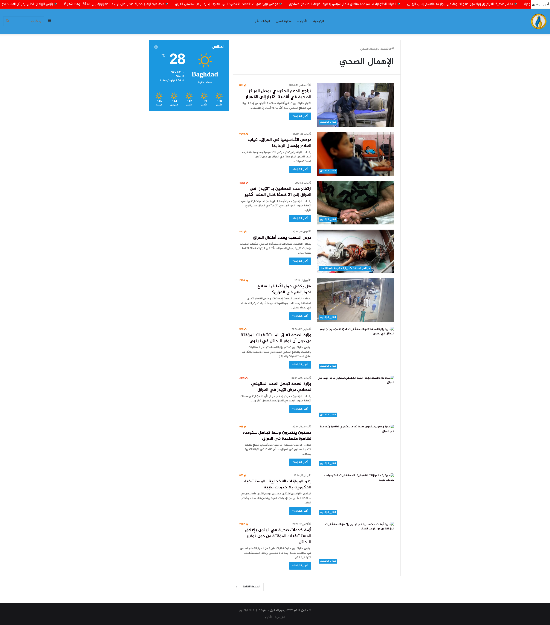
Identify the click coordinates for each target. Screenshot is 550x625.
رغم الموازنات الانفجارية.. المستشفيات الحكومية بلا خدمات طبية (276, 484)
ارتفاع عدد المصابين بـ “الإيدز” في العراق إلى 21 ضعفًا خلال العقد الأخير (278, 192)
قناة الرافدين (246, 610)
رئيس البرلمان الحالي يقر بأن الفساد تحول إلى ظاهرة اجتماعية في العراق (51, 4)
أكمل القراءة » (300, 116)
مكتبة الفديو (284, 21)
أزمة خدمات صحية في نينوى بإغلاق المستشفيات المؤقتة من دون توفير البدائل (278, 536)
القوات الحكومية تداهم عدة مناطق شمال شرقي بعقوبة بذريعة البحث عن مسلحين (388, 4)
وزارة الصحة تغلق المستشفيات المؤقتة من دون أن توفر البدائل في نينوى (275, 338)
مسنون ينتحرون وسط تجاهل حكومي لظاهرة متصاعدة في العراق (277, 435)
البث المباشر (262, 21)
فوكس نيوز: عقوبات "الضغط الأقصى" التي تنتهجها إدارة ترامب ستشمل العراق (272, 4)
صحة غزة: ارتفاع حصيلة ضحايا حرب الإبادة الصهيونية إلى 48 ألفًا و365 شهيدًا (160, 4)
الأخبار (303, 21)
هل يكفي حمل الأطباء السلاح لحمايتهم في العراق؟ (284, 289)
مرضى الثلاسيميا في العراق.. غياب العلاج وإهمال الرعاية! (279, 143)
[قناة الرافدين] (539, 21)
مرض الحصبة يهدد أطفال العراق (282, 237)
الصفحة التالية (251, 586)
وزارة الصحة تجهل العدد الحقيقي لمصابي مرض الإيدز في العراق (281, 387)
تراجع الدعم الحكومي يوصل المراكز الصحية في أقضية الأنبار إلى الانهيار (278, 94)
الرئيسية (318, 21)
